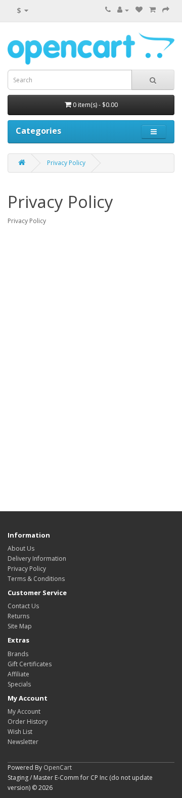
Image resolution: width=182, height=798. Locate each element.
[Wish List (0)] (139, 10)
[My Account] (123, 10)
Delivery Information (37, 558)
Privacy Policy (66, 162)
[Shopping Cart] (152, 10)
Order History (28, 721)
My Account (24, 711)
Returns (18, 616)
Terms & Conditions (36, 578)
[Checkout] (165, 10)
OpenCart (57, 767)
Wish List (20, 731)
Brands (18, 654)
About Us (21, 548)
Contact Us (23, 606)
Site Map (20, 626)
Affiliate (18, 674)
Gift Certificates (30, 664)
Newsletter (23, 741)
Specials (19, 684)
